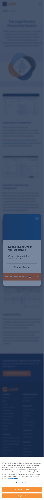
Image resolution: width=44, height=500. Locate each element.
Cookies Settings (22, 483)
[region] (22, 478)
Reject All (21, 496)
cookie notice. (13, 479)
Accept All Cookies (22, 489)
